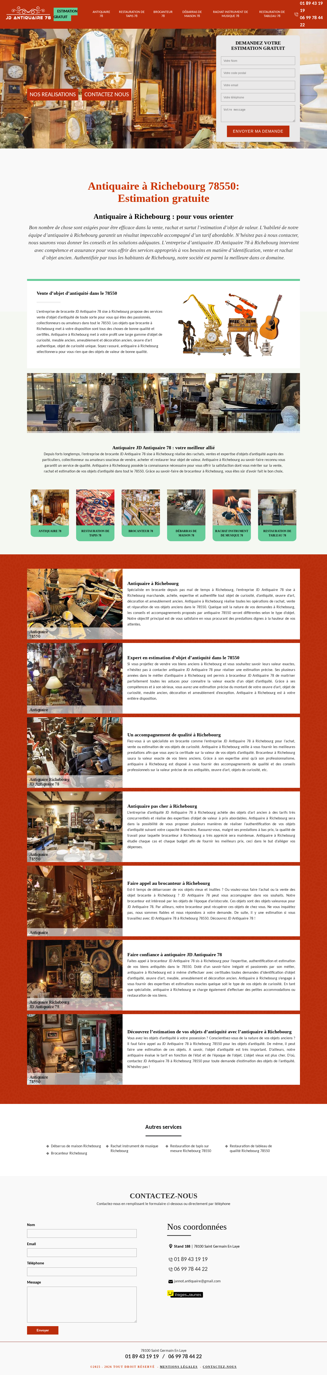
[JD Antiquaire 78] (29, 14)
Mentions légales (179, 1367)
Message (34, 1282)
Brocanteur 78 (163, 14)
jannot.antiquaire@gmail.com (197, 1281)
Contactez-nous (220, 1367)
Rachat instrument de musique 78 (230, 14)
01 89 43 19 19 (191, 1259)
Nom (31, 1225)
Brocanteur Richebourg (69, 1153)
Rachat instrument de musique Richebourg (134, 1148)
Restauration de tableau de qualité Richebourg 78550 (251, 1148)
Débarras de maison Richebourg (76, 1146)
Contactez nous (107, 94)
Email (31, 1244)
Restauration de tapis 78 (132, 14)
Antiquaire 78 (101, 14)
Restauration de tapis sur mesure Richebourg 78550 (190, 1148)
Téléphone (35, 1263)
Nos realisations (53, 94)
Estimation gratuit (66, 14)
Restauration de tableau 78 (272, 14)
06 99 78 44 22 (191, 1269)
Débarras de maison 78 (192, 14)
